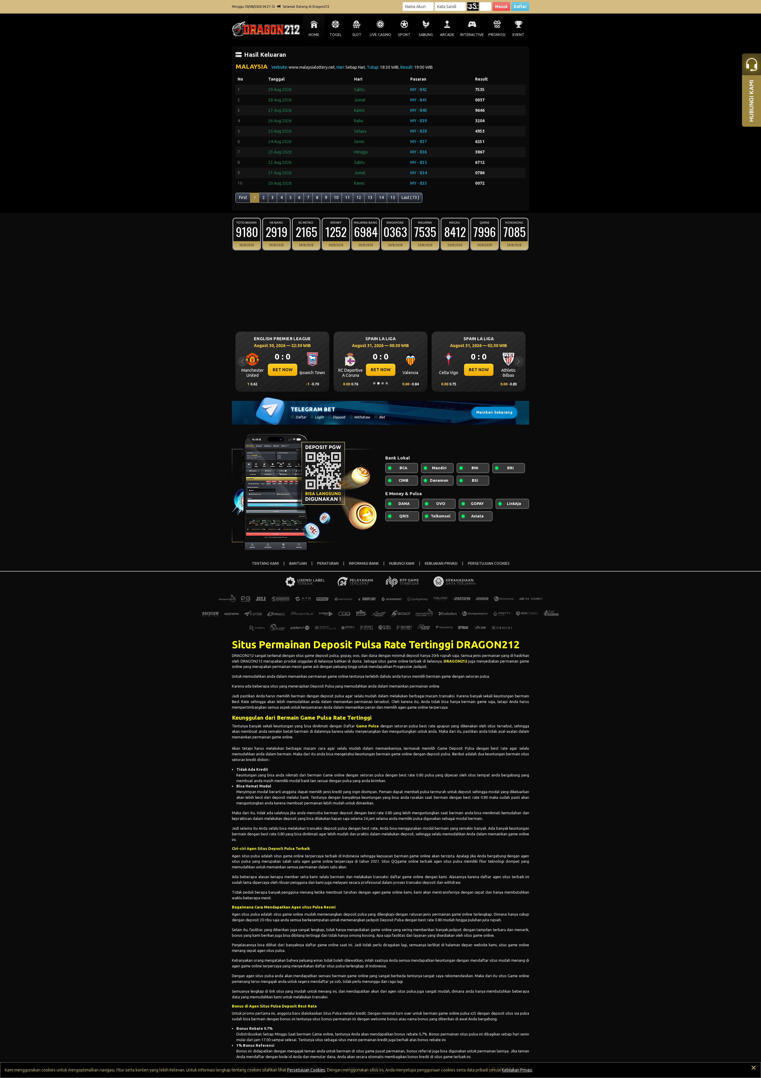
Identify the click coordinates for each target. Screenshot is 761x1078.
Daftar (520, 6)
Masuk (501, 6)
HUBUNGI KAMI (401, 563)
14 (381, 197)
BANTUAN (298, 563)
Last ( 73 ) (410, 197)
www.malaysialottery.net (312, 67)
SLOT (356, 35)
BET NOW (283, 369)
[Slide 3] (382, 383)
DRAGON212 (455, 661)
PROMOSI (496, 35)
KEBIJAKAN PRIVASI (441, 563)
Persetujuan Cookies (306, 1070)
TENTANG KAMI (265, 563)
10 (336, 197)
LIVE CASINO (380, 35)
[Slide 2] (378, 383)
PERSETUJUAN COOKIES (489, 563)
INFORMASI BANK (364, 563)
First (243, 197)
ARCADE (447, 35)
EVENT (518, 35)
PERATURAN (328, 563)
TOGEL (335, 35)
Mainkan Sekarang (494, 412)
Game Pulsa (367, 726)
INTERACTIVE (472, 35)
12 (358, 197)
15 (392, 197)
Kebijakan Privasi (517, 1070)
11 (347, 197)
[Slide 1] (374, 383)
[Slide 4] (387, 383)
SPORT (404, 35)
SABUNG (426, 35)
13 (370, 197)
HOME (314, 35)
